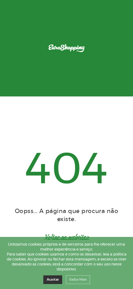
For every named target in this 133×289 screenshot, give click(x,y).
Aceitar (53, 279)
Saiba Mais (78, 279)
